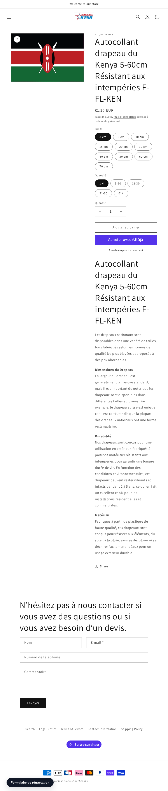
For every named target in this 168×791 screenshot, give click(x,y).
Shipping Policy (132, 729)
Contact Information (102, 729)
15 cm (104, 147)
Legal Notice (48, 729)
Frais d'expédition (125, 116)
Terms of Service (72, 729)
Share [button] (104, 566)
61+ (121, 193)
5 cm (121, 137)
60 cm (143, 156)
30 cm (143, 147)
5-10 (118, 183)
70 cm (104, 166)
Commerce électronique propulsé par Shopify (62, 780)
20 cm (123, 147)
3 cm (103, 137)
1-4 (102, 183)
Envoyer (33, 703)
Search (30, 729)
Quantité (100, 203)
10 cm (140, 137)
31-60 (103, 193)
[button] (9, 17)
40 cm (104, 156)
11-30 (136, 183)
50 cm (123, 156)
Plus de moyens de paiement (126, 250)
